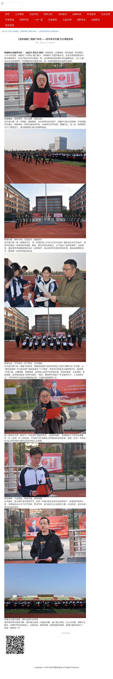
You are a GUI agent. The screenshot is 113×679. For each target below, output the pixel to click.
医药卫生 (48, 14)
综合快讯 (9, 25)
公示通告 (19, 14)
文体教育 (52, 19)
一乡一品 (38, 19)
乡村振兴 (62, 14)
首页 (7, 14)
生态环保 (33, 14)
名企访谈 (105, 14)
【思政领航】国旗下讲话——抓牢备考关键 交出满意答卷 (38, 31)
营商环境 (24, 19)
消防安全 (81, 19)
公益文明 (67, 19)
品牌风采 (77, 14)
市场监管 (91, 14)
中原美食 (9, 19)
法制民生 (95, 19)
